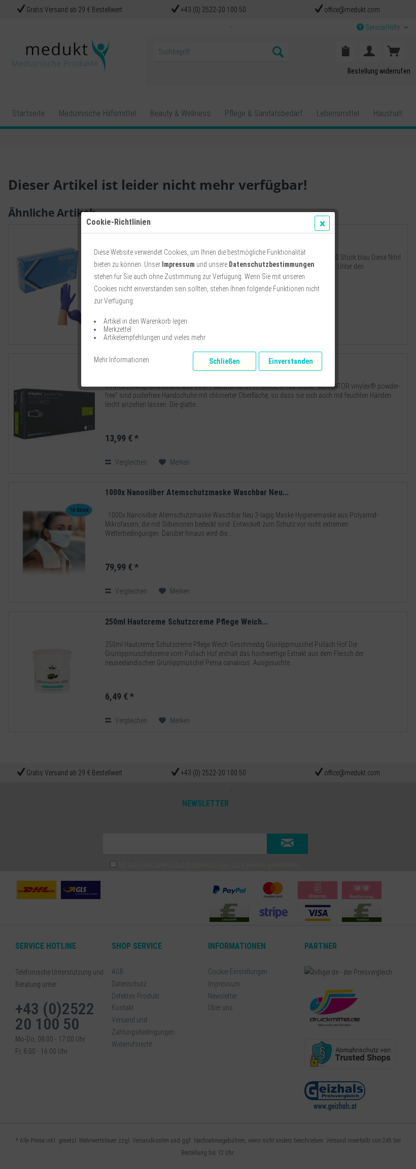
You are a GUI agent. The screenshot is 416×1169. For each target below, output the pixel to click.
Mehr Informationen (121, 360)
